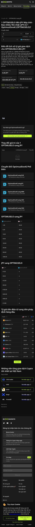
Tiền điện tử (22, 489)
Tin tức (20, 484)
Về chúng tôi (6, 484)
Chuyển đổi (4, 18)
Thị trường (26, 6)
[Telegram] (11, 423)
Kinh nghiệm (22, 486)
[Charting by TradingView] (3, 118)
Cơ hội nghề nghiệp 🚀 (9, 486)
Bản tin (10, 6)
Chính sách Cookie (14, 514)
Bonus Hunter (17, 6)
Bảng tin (3, 6)
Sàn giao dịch (22, 492)
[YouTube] (7, 423)
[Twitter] (4, 423)
